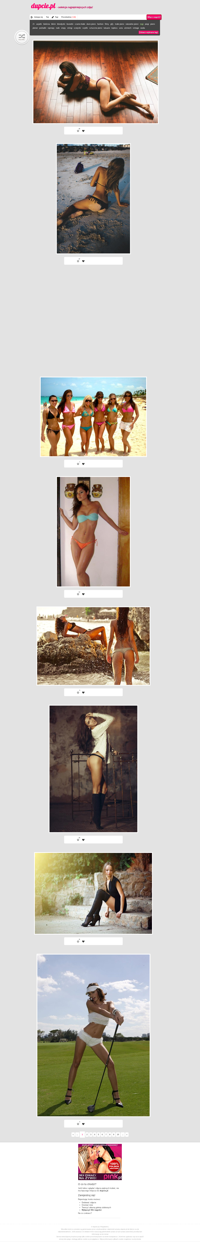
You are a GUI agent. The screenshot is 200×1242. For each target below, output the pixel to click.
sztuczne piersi (95, 28)
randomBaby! (21, 37)
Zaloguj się (38, 17)
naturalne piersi (132, 24)
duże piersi (91, 24)
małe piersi (119, 24)
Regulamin (104, 1227)
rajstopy (51, 28)
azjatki (39, 24)
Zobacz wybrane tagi (148, 32)
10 (118, 1135)
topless (114, 28)
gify (111, 24)
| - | (111, 116)
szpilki (85, 28)
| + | (75, 116)
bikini (53, 24)
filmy (107, 24)
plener (35, 28)
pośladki (42, 28)
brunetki (70, 24)
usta (121, 28)
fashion (100, 24)
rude (58, 28)
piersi (152, 24)
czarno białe (80, 24)
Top (47, 17)
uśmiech (127, 28)
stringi (69, 28)
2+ (34, 24)
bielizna (46, 24)
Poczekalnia (68, 17)
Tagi (56, 17)
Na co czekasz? (85, 1213)
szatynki (77, 28)
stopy (63, 28)
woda (142, 28)
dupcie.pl (62, 5)
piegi (147, 24)
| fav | (83, 131)
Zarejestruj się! (86, 1195)
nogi (141, 24)
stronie (138, 1239)
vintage (136, 28)
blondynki (61, 24)
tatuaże (107, 28)
